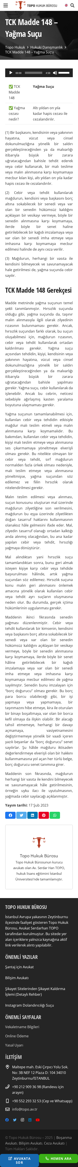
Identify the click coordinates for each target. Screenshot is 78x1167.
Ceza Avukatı (54, 1143)
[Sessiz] (55, 73)
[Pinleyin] (44, 815)
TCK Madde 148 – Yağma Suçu (29, 52)
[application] (39, 72)
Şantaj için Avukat (19, 967)
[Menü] (6, 5)
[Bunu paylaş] (10, 815)
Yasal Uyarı (14, 1045)
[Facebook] (7, 1120)
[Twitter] (14, 1120)
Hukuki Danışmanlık (46, 47)
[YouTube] (38, 1120)
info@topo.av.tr (24, 1109)
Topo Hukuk (15, 47)
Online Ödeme (17, 1036)
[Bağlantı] (36, 5)
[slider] (64, 72)
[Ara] (72, 5)
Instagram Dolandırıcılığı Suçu (29, 1005)
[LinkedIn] (29, 1120)
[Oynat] (11, 73)
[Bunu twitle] (21, 815)
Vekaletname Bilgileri (22, 1026)
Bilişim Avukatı (17, 977)
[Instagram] (22, 1120)
